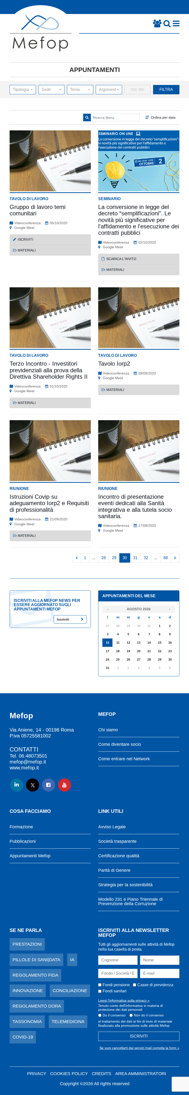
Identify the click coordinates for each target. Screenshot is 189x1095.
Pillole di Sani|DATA (36, 959)
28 (103, 558)
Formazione (21, 827)
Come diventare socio (119, 744)
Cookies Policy (69, 1073)
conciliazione (70, 990)
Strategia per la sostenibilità (125, 885)
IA (72, 959)
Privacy (36, 1073)
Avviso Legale (112, 827)
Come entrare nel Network (124, 759)
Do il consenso (114, 1015)
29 (114, 558)
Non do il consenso (149, 1015)
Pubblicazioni (23, 841)
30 (125, 558)
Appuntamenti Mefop (30, 856)
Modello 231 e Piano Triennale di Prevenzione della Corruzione (130, 901)
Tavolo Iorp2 (114, 363)
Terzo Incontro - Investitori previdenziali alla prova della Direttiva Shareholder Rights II (49, 370)
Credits (101, 1073)
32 (146, 558)
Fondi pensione (116, 985)
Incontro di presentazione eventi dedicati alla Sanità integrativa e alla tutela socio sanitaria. (135, 506)
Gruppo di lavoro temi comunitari (37, 210)
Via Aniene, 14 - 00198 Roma (42, 730)
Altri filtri (137, 89)
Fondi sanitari (114, 991)
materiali (27, 250)
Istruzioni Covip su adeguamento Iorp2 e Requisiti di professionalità (49, 503)
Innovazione (28, 990)
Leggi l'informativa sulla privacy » (124, 1000)
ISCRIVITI (139, 1036)
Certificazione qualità (118, 856)
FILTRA (166, 89)
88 (165, 558)
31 (135, 558)
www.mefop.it (24, 767)
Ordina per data (163, 117)
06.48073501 (33, 756)
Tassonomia (27, 1021)
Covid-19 (23, 1037)
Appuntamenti (94, 69)
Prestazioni (27, 944)
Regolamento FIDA (35, 975)
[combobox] (23, 89)
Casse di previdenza (155, 985)
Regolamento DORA (37, 1006)
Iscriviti (63, 619)
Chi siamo (108, 730)
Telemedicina (68, 1021)
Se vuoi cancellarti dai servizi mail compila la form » (139, 1048)
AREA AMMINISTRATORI (140, 1073)
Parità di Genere (114, 870)
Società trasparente (117, 841)
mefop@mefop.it (28, 761)
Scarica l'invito (121, 259)
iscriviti (25, 239)
